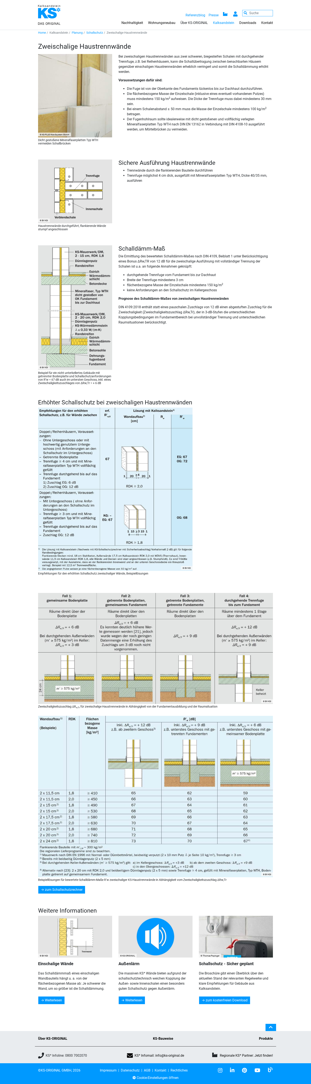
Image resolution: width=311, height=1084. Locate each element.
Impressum (108, 1070)
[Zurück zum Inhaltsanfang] (271, 1029)
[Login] (235, 13)
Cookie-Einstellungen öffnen (157, 1078)
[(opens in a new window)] (222, 1070)
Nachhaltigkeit (132, 23)
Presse (214, 15)
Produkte (266, 1039)
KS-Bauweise (163, 1039)
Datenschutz (130, 1070)
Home (42, 32)
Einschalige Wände (55, 963)
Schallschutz (94, 32)
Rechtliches (179, 1070)
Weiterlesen (53, 1000)
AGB (147, 1070)
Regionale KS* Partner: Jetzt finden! (246, 1055)
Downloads (247, 23)
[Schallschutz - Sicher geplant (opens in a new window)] (236, 937)
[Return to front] (49, 14)
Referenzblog (195, 15)
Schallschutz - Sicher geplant (226, 963)
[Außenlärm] (155, 937)
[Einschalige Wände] (75, 937)
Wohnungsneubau (161, 23)
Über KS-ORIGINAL (52, 1039)
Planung (77, 32)
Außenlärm (128, 963)
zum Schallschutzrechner (64, 890)
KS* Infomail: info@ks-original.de (159, 1055)
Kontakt (267, 23)
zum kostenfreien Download (227, 1000)
